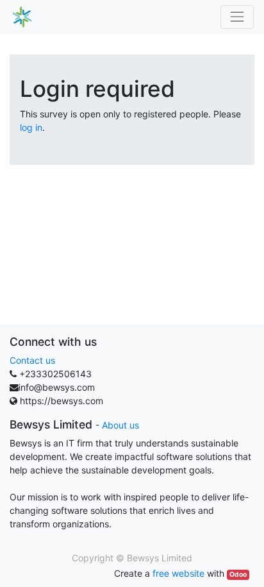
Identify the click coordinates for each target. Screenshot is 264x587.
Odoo (238, 574)
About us (120, 425)
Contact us (32, 360)
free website (178, 573)
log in (31, 127)
